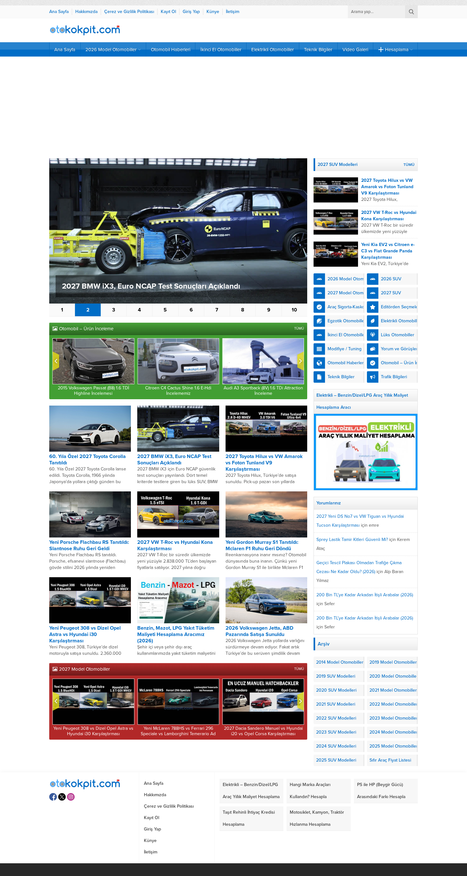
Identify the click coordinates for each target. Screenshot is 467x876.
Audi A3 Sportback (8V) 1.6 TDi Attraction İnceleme (263, 390)
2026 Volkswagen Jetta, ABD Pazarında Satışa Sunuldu (259, 631)
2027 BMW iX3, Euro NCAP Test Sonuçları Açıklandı (151, 286)
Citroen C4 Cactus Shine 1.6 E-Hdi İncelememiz (178, 390)
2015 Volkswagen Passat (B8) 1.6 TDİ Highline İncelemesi (93, 390)
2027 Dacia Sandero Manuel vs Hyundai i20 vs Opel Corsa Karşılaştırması (263, 731)
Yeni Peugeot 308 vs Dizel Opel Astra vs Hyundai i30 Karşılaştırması (85, 634)
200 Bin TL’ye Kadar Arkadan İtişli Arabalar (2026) (364, 595)
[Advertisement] (233, 107)
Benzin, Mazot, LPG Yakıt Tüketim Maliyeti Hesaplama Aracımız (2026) (175, 634)
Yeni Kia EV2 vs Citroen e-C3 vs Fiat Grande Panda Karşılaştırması (388, 251)
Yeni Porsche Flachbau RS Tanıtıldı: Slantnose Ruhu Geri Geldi (89, 545)
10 (294, 310)
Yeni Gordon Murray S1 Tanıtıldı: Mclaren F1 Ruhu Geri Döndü (262, 545)
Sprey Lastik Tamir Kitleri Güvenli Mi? (352, 539)
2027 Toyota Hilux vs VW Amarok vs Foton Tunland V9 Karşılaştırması (264, 462)
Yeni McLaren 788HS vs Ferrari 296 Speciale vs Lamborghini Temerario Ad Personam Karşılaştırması (178, 734)
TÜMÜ (299, 328)
